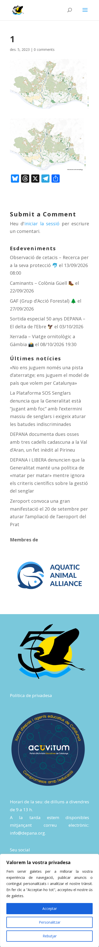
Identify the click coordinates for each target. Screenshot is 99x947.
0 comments (44, 49)
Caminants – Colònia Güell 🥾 (42, 283)
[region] (49, 900)
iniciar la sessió (41, 223)
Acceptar (49, 908)
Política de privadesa (31, 695)
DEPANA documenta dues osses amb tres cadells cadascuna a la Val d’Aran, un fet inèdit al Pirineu (48, 442)
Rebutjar (50, 936)
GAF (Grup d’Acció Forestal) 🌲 (43, 301)
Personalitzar (49, 922)
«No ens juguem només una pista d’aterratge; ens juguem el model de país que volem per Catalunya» (49, 375)
